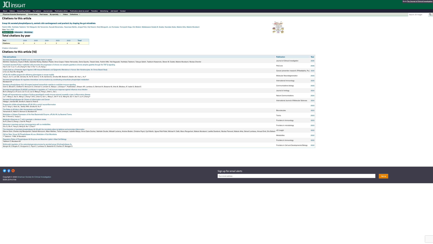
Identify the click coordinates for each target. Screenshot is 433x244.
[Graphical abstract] (278, 27)
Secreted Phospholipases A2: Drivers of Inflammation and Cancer (26, 99)
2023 (58, 40)
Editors (12, 11)
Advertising (104, 11)
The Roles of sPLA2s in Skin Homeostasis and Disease (22, 109)
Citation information (10, 48)
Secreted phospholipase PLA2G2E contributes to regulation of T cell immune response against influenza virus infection (45, 89)
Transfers (94, 11)
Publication (280, 57)
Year (312, 57)
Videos (65, 14)
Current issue (32, 14)
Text (7, 29)
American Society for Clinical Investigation (34, 177)
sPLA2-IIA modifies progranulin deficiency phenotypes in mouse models (28, 74)
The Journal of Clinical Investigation (419, 1)
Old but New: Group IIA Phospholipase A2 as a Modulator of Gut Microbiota (30, 134)
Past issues (44, 14)
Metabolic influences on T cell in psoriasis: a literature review (24, 119)
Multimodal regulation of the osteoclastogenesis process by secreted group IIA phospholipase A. (37, 144)
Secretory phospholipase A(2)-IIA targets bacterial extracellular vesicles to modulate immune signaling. (39, 84)
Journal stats (47, 11)
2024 (47, 40)
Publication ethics (61, 11)
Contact (123, 11)
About (5, 11)
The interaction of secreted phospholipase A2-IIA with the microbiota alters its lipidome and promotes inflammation (43, 129)
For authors (37, 11)
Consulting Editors (23, 11)
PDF (12, 29)
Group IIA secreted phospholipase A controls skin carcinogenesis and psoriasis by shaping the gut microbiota (49, 23)
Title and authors (9, 57)
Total (80, 40)
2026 (25, 40)
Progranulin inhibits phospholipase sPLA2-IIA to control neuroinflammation (29, 104)
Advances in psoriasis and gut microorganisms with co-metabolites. (27, 124)
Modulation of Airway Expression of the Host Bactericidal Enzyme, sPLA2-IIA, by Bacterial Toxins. (37, 114)
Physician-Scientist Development (14, 14)
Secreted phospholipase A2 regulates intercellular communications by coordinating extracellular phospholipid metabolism (46, 79)
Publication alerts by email (79, 11)
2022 (68, 40)
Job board (114, 11)
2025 (36, 40)
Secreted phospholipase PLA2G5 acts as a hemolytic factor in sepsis (27, 60)
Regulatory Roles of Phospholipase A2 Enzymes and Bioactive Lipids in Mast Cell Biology (34, 139)
